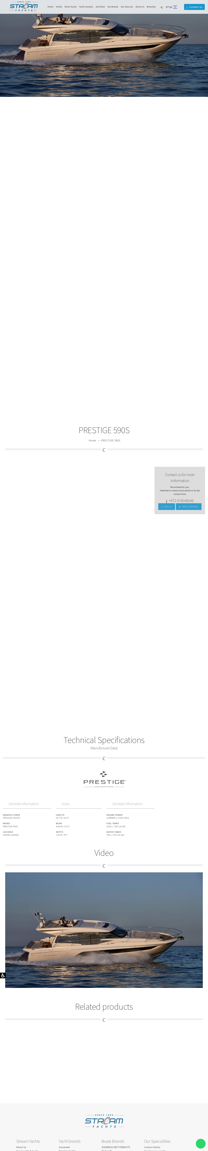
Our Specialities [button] (157, 1141)
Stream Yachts (28, 1141)
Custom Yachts (152, 1147)
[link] (3, 463)
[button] (161, 6)
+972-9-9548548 (181, 500)
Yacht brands (69, 1141)
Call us (168, 506)
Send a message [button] (190, 506)
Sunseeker (64, 1147)
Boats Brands (112, 1141)
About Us (21, 1147)
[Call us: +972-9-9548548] (3, 470)
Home (92, 440)
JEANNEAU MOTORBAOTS (115, 1147)
